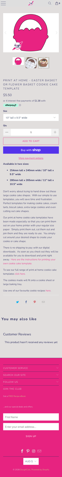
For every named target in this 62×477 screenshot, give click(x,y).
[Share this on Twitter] (17, 302)
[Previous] (5, 32)
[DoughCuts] (31, 3)
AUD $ (29, 461)
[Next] (56, 32)
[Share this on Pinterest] (34, 302)
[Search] (50, 3)
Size (5, 111)
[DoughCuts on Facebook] (22, 452)
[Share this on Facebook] (26, 302)
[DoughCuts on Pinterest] (27, 452)
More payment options (31, 158)
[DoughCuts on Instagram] (33, 452)
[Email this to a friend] (43, 302)
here (48, 290)
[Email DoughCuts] (39, 452)
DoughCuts (25, 469)
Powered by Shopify (40, 469)
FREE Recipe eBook (17, 396)
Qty (5, 125)
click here (20, 273)
